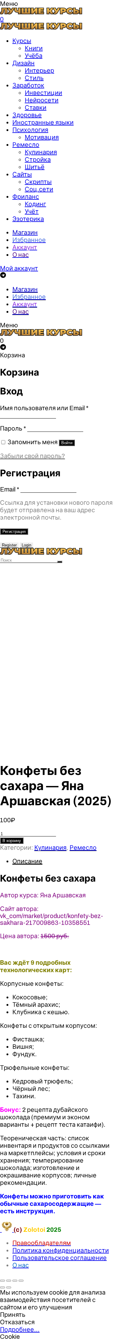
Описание (27, 861)
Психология (30, 129)
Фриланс (25, 196)
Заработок (28, 85)
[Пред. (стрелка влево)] (2, 1287)
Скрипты (38, 181)
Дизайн (23, 63)
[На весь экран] (14, 1281)
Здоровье (27, 115)
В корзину (11, 840)
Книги (34, 48)
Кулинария (41, 152)
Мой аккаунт (19, 268)
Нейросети (41, 100)
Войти (66, 442)
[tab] (64, 861)
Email (9, 489)
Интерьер (39, 70)
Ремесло (25, 144)
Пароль (13, 428)
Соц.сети (39, 189)
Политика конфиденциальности (60, 1250)
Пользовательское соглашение (59, 1257)
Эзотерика (28, 218)
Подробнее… (20, 1329)
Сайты (22, 174)
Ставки (35, 107)
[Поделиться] (8, 1281)
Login (26, 545)
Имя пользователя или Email (44, 408)
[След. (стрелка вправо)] (8, 1287)
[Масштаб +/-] (21, 1281)
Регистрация (14, 531)
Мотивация (42, 137)
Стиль (34, 77)
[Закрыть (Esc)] (2, 1281)
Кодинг (35, 204)
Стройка (38, 159)
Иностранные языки (43, 122)
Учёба (33, 55)
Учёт (32, 211)
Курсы (21, 40)
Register (9, 545)
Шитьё (35, 167)
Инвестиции (43, 92)
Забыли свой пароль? (32, 456)
